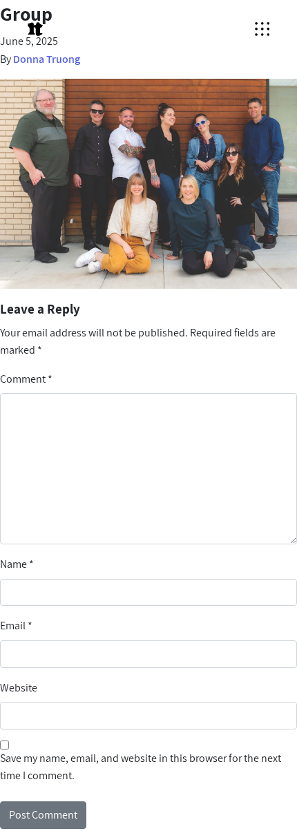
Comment (26, 379)
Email (16, 625)
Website (18, 687)
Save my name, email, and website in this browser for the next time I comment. (140, 767)
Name (17, 564)
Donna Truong (46, 59)
